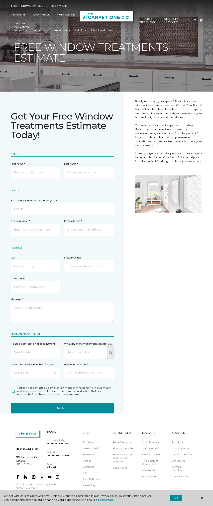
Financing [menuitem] (89, 485)
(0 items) (201, 20)
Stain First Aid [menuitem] (150, 448)
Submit (62, 407)
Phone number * (20, 221)
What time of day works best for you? (32, 364)
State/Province (72, 257)
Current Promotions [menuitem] (20, 25)
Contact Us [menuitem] (178, 460)
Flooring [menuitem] (88, 442)
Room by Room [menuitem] (181, 448)
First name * (18, 164)
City (13, 257)
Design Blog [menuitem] (119, 467)
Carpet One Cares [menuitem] (182, 454)
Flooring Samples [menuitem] (122, 448)
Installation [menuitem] (149, 476)
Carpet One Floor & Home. (40, 484)
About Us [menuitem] (177, 442)
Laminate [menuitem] (88, 466)
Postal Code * (18, 278)
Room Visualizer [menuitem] (122, 442)
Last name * (71, 164)
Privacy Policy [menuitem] (180, 476)
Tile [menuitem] (85, 473)
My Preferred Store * (76, 364)
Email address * (73, 221)
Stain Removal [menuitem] (150, 442)
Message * (17, 299)
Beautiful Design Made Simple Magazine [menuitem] (122, 458)
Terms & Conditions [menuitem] (178, 468)
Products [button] (18, 14)
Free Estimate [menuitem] (91, 479)
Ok (176, 497)
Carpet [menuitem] (87, 460)
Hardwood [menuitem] (89, 454)
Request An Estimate (172, 20)
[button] (189, 20)
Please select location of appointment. (33, 344)
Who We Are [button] (66, 14)
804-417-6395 (59, 5)
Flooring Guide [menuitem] (151, 454)
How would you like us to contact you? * (34, 200)
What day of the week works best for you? (88, 344)
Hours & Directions (147, 20)
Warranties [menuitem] (148, 470)
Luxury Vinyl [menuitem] (90, 448)
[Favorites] (195, 20)
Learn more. (106, 500)
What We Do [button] (41, 14)
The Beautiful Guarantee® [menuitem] (150, 462)
